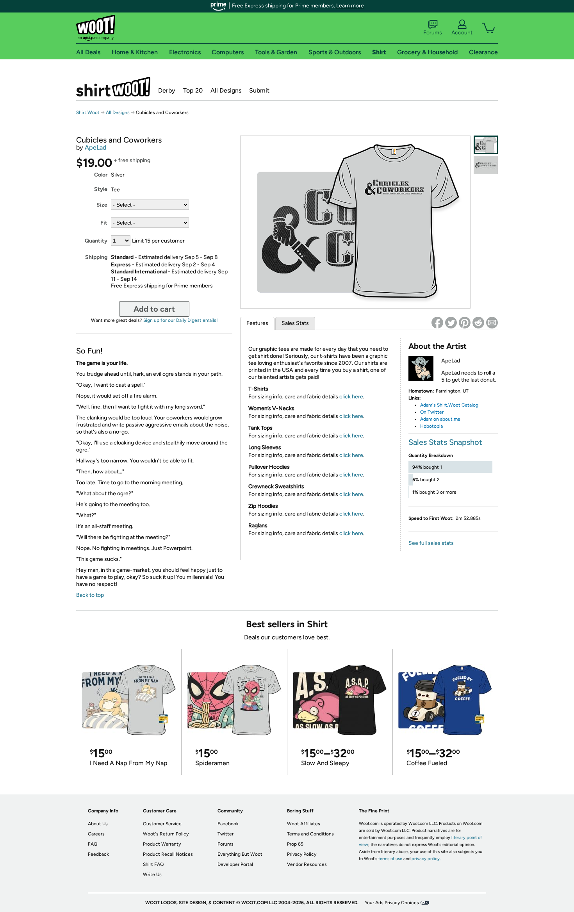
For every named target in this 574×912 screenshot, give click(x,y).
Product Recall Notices (168, 854)
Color (100, 174)
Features (257, 323)
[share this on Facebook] (437, 322)
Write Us (152, 874)
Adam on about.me (440, 419)
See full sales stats (431, 543)
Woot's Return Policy (166, 834)
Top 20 (193, 90)
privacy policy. (426, 858)
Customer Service (162, 823)
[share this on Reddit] (478, 322)
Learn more (350, 5)
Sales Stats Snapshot (445, 442)
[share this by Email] (492, 322)
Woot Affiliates (303, 823)
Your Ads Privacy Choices (392, 902)
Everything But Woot (239, 854)
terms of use (390, 858)
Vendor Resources (307, 864)
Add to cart (154, 309)
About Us (98, 823)
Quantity (96, 240)
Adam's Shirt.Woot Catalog (449, 405)
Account (461, 32)
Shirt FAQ (153, 864)
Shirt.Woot (113, 86)
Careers (96, 834)
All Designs (225, 90)
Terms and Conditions (310, 834)
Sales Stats (295, 323)
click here (351, 396)
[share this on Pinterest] (465, 322)
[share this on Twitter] (451, 322)
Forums (432, 32)
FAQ (92, 844)
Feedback (98, 854)
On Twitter (432, 412)
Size (101, 205)
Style (100, 189)
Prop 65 (295, 844)
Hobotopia (432, 426)
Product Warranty (162, 844)
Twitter (225, 834)
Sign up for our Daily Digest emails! (180, 320)
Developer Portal (235, 864)
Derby (166, 90)
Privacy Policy (301, 854)
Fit (103, 223)
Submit (259, 90)
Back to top (90, 595)
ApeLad (95, 147)
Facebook (228, 823)
